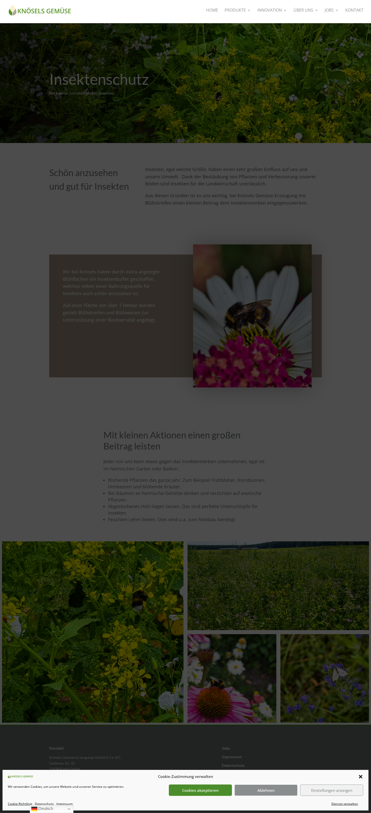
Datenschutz (44, 804)
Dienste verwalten (344, 804)
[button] (360, 776)
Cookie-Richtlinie (20, 804)
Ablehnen (266, 790)
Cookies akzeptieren (200, 790)
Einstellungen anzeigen (331, 790)
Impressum (64, 804)
